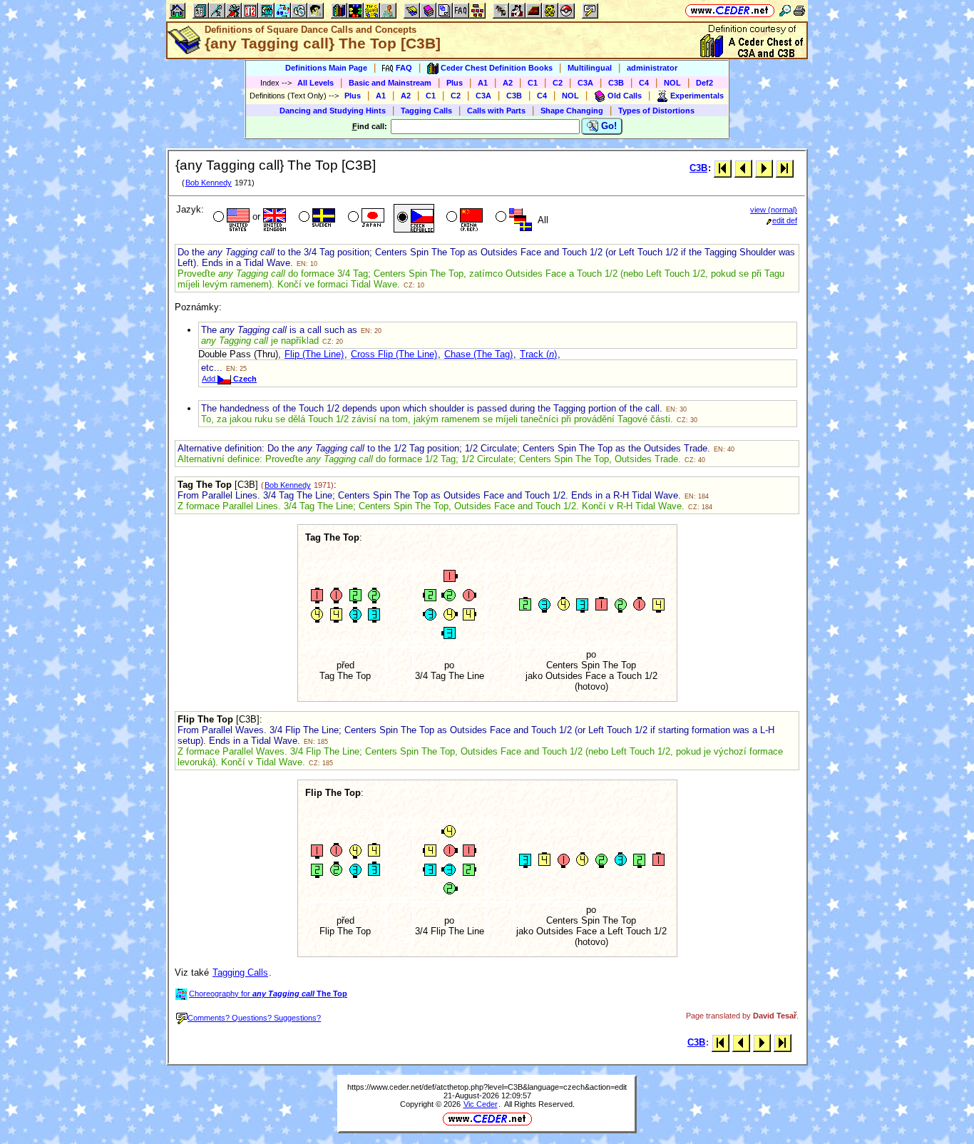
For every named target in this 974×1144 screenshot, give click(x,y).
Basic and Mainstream (390, 82)
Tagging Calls (426, 110)
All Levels (315, 82)
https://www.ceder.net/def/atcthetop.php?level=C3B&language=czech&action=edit (487, 1087)
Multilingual (590, 67)
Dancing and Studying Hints (333, 110)
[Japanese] (364, 218)
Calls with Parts (496, 110)
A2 (508, 82)
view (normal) (773, 209)
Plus (454, 82)
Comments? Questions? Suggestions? (254, 1017)
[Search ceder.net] (785, 10)
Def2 (704, 82)
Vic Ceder (480, 1104)
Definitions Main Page (326, 67)
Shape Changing (571, 110)
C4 (644, 82)
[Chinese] (463, 218)
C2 (558, 82)
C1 (533, 82)
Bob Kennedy (208, 182)
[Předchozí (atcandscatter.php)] (743, 168)
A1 (483, 82)
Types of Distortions (656, 110)
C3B (616, 82)
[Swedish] (315, 218)
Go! (607, 126)
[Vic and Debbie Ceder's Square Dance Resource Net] (729, 10)
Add (229, 378)
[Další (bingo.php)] (764, 168)
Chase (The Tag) (478, 354)
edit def (784, 220)
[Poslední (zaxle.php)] (785, 168)
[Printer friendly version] (799, 10)
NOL (672, 82)
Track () (538, 354)
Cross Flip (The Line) (394, 354)
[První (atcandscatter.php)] (723, 168)
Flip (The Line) (314, 354)
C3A (585, 82)
